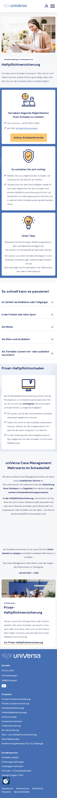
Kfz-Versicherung (10, 730)
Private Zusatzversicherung (15, 703)
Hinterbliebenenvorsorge (14, 712)
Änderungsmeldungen (13, 761)
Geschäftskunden (11, 739)
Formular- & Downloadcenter (16, 770)
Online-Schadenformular (29, 137)
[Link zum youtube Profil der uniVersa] (4, 686)
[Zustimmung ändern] (6, 780)
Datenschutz (22, 788)
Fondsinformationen (12, 721)
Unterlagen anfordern (12, 766)
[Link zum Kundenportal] (44, 6)
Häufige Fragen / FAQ (12, 775)
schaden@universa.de (26, 128)
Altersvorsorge (9, 716)
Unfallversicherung (11, 725)
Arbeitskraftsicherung (13, 707)
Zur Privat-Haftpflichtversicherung (23, 642)
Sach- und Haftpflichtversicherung (19, 734)
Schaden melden (10, 757)
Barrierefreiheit (21, 791)
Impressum (7, 788)
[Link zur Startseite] (14, 6)
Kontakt (5, 779)
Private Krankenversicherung (16, 699)
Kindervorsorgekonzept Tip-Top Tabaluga (22, 743)
